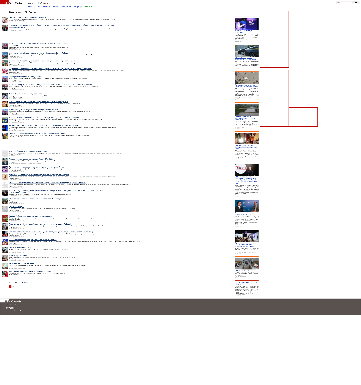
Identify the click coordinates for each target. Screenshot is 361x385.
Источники (46, 7)
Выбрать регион (9, 308)
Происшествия (65, 7)
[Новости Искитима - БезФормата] (11, 2)
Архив (37, 7)
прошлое (24, 282)
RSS (20, 311)
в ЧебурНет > (86, 7)
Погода (55, 7)
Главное (30, 7)
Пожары (76, 7)
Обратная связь (9, 307)
